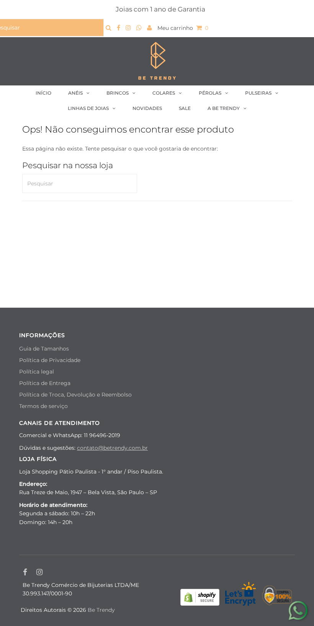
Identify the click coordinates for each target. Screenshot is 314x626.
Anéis (75, 93)
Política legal (36, 371)
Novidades (147, 108)
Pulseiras (258, 93)
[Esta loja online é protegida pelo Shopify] (199, 598)
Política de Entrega (44, 383)
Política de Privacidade (49, 360)
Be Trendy (101, 609)
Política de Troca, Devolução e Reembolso (75, 394)
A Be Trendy (224, 108)
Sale (185, 108)
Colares (163, 93)
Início (43, 93)
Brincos (117, 93)
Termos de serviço (43, 406)
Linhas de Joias (88, 108)
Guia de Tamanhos (44, 348)
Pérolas (210, 93)
